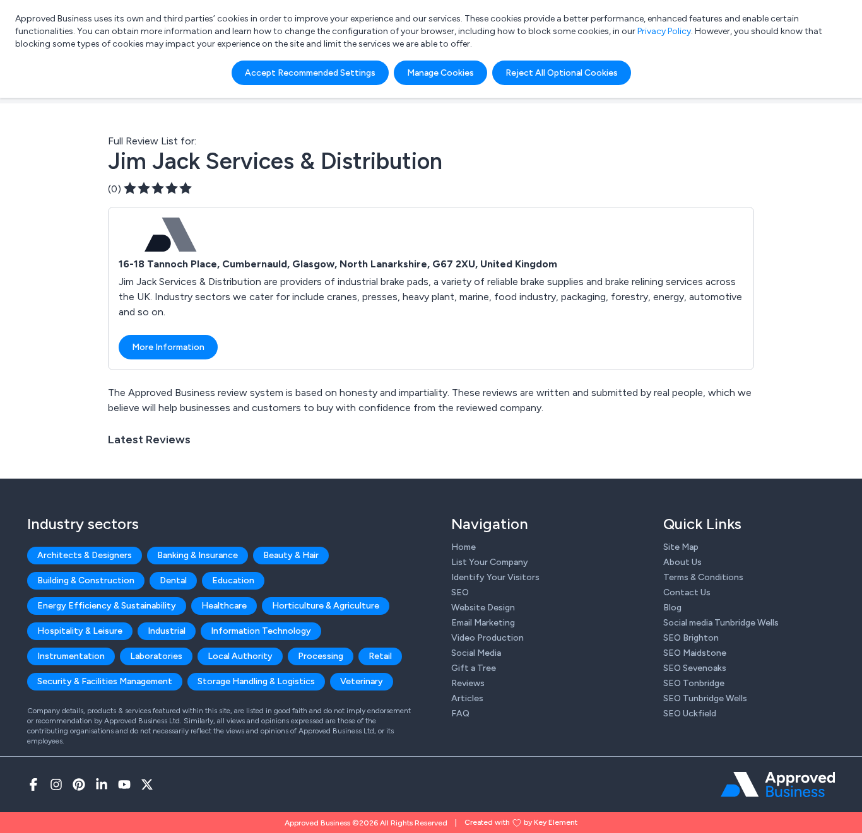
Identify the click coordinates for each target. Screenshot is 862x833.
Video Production (487, 637)
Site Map (681, 547)
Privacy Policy (664, 31)
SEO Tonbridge (693, 683)
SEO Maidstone (694, 653)
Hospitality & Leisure (79, 631)
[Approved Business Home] (778, 784)
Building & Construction (85, 580)
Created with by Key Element (520, 822)
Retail (380, 656)
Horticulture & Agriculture (325, 605)
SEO (460, 592)
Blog (672, 607)
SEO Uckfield (689, 713)
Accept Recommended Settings (310, 72)
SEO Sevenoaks (694, 668)
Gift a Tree (473, 668)
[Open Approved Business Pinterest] (79, 784)
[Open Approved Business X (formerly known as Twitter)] (147, 784)
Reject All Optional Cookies (561, 72)
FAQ (460, 713)
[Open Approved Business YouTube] (124, 784)
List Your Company (489, 562)
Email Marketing (483, 622)
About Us (682, 562)
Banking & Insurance (197, 555)
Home (463, 547)
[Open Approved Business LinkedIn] (101, 784)
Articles (467, 698)
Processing (320, 656)
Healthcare (224, 605)
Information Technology (261, 631)
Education (233, 580)
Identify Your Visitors (495, 577)
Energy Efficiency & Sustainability (106, 605)
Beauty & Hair (291, 555)
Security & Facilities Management (104, 681)
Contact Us (687, 592)
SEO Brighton (691, 637)
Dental (173, 580)
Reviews (468, 683)
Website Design (483, 607)
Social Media (476, 653)
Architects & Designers (84, 555)
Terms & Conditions (703, 577)
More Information (168, 347)
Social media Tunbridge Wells (721, 622)
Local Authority (240, 656)
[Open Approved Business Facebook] (33, 784)
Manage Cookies (440, 72)
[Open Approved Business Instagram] (56, 784)
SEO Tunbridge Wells (705, 698)
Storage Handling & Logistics (256, 681)
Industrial (167, 631)
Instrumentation (71, 656)
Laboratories (156, 656)
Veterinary (361, 681)
